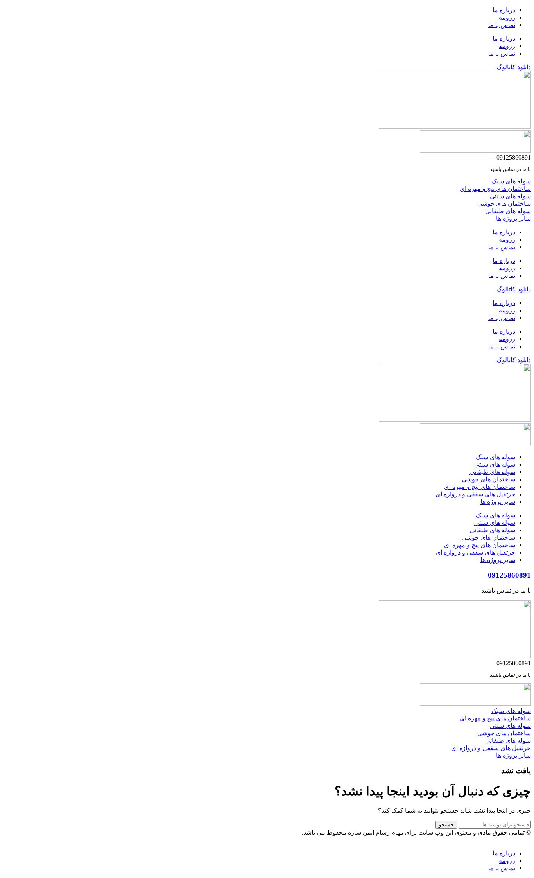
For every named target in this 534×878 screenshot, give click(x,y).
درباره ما (504, 10)
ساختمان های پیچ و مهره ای (479, 486)
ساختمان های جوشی (488, 479)
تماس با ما (501, 25)
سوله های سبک (495, 457)
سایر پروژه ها (497, 501)
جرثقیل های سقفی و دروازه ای (475, 494)
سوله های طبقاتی (492, 472)
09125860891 (509, 575)
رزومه (507, 17)
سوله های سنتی (494, 464)
